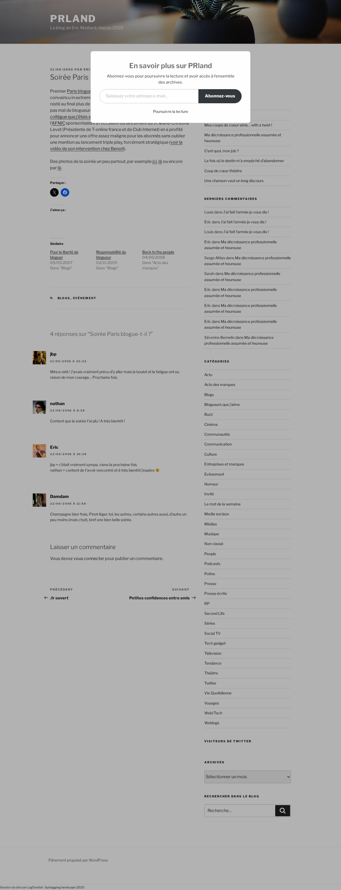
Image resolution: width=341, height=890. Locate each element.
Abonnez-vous (220, 95)
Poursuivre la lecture (170, 111)
